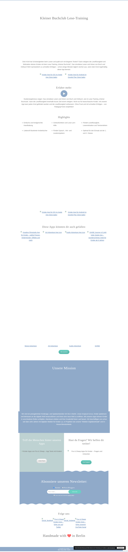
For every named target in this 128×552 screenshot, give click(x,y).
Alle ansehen (64, 352)
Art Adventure (53, 346)
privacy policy (71, 495)
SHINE (97, 346)
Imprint (68, 549)
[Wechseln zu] (101, 8)
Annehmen (120, 548)
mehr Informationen (111, 547)
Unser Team (42, 460)
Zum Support (86, 462)
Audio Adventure (75, 346)
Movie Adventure (31, 346)
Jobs (59, 549)
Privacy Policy (64, 549)
